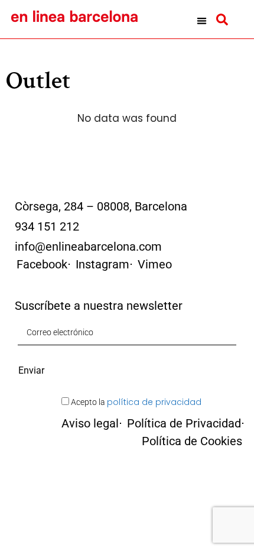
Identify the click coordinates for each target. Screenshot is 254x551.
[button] (202, 21)
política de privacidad (154, 402)
